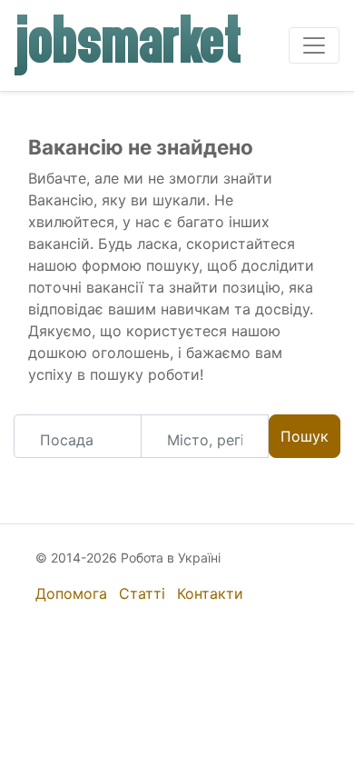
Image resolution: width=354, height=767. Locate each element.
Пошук (304, 436)
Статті (142, 593)
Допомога (71, 593)
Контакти (210, 593)
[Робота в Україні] (129, 45)
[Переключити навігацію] (314, 45)
